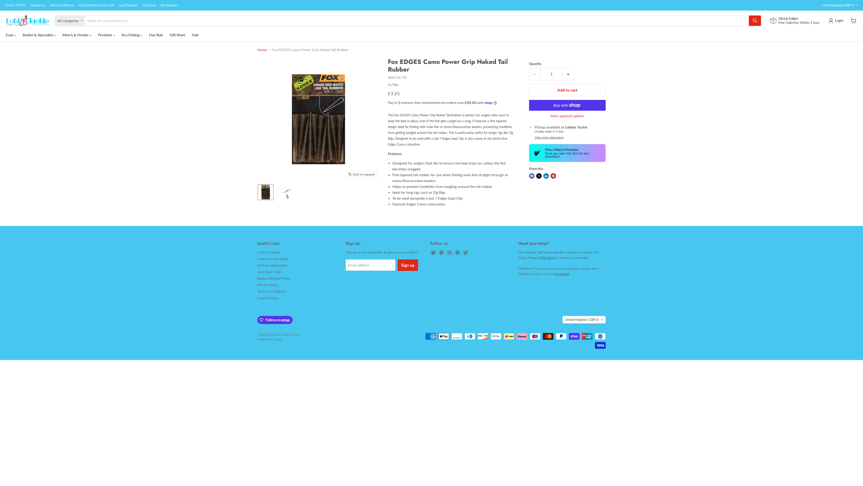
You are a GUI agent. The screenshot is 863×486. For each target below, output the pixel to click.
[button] (265, 192)
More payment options (567, 116)
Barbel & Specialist (38, 35)
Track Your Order (269, 272)
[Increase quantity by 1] (568, 74)
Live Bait (156, 35)
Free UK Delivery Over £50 (96, 5)
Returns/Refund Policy (274, 278)
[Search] (755, 21)
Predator (105, 35)
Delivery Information (272, 265)
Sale (195, 35)
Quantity (535, 64)
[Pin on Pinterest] (553, 176)
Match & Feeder (75, 35)
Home (262, 50)
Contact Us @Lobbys (272, 259)
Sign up (407, 265)
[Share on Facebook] (531, 176)
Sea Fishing (131, 35)
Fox (395, 84)
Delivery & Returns (62, 5)
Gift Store (177, 35)
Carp (10, 35)
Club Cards (149, 5)
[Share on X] (539, 176)
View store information (549, 137)
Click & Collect (268, 252)
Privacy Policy (267, 285)
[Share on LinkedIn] (546, 176)
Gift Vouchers (169, 5)
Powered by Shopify (270, 339)
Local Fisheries (128, 5)
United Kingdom (838, 5)
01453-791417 (16, 5)
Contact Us (38, 5)
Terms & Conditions (272, 291)
